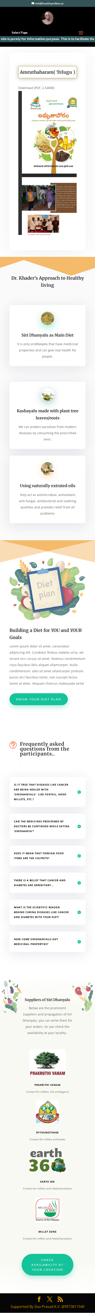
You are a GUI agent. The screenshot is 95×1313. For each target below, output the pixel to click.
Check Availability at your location (47, 1264)
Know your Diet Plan (38, 699)
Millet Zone (47, 1231)
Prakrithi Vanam (47, 1084)
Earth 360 (47, 1181)
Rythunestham (47, 1132)
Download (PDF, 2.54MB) (36, 88)
